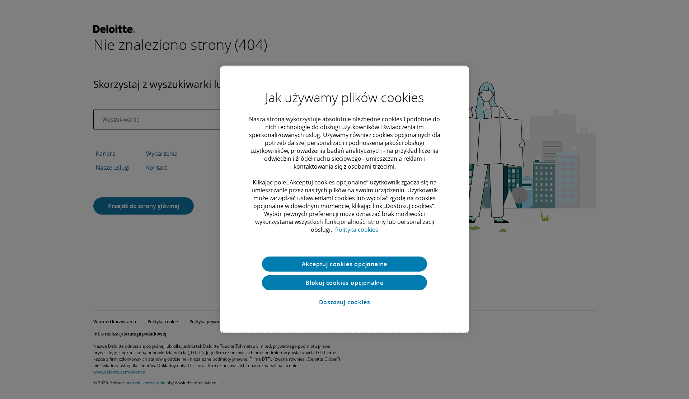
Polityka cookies (356, 230)
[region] (344, 199)
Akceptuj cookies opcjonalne (345, 264)
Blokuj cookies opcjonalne (344, 283)
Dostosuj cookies (344, 302)
